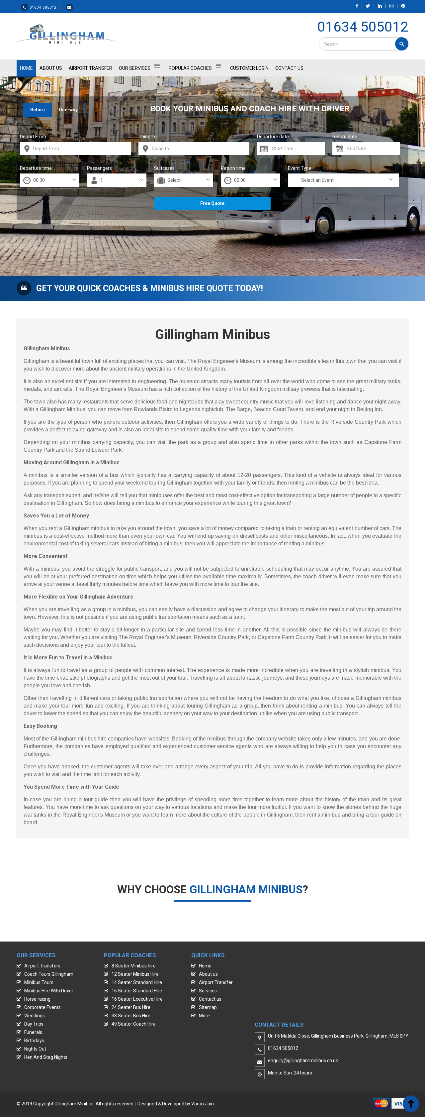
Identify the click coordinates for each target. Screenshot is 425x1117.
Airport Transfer (90, 68)
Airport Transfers (42, 965)
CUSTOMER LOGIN (249, 68)
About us (208, 974)
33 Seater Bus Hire (131, 1015)
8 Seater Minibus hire (134, 965)
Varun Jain (202, 1103)
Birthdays (34, 1040)
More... (206, 1015)
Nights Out (35, 1049)
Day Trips (33, 1024)
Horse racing (37, 999)
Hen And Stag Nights (45, 1057)
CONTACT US (289, 68)
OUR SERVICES (134, 68)
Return (37, 109)
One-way (68, 109)
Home (205, 965)
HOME (26, 68)
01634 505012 (362, 27)
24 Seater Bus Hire (131, 1007)
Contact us (210, 999)
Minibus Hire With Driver (48, 990)
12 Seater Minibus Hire (135, 974)
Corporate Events (42, 1007)
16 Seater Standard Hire (137, 990)
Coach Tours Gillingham (48, 974)
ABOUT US (51, 68)
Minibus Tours (38, 982)
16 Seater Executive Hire (137, 999)
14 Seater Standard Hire (137, 982)
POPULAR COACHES (190, 68)
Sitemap (208, 1007)
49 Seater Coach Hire (134, 1024)
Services (208, 990)
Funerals (33, 1032)
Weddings (34, 1015)
